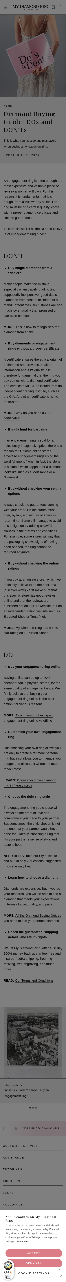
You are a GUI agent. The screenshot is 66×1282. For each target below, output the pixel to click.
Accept (34, 1253)
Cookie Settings (34, 1273)
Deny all (34, 1263)
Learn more (21, 1241)
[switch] (8, 1277)
